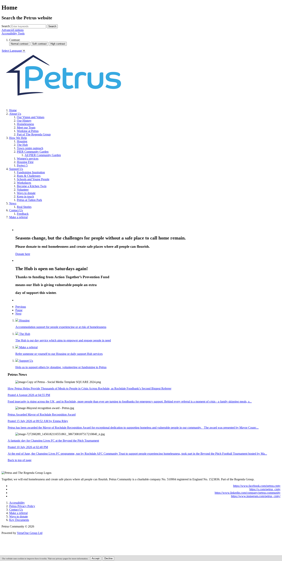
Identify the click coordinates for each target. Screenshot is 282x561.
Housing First (25, 162)
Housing (22, 141)
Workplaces (24, 182)
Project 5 (22, 165)
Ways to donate (26, 193)
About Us (15, 113)
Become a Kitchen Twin (31, 186)
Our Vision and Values (30, 117)
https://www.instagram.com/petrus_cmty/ (255, 496)
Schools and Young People (33, 179)
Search (6, 26)
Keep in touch (25, 196)
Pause (18, 310)
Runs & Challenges (28, 175)
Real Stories (24, 206)
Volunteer (23, 189)
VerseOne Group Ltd (29, 533)
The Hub (22, 144)
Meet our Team (26, 127)
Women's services (27, 158)
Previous (20, 306)
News (12, 203)
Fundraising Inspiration (31, 172)
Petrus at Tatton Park (29, 200)
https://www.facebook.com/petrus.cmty (256, 485)
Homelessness (25, 124)
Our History (24, 120)
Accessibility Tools (13, 33)
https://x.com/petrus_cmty (264, 489)
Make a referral (18, 217)
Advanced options (13, 30)
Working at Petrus (28, 131)
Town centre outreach (30, 148)
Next (18, 313)
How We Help (18, 137)
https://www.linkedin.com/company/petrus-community (247, 492)
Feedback (23, 213)
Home (13, 110)
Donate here (22, 254)
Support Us (16, 169)
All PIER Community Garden (43, 155)
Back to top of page (19, 460)
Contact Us (16, 210)
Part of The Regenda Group (34, 134)
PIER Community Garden (33, 151)
